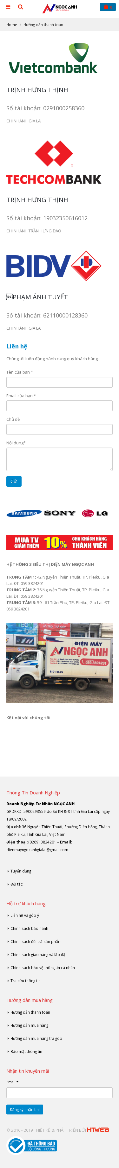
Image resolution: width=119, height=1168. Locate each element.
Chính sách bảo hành (29, 928)
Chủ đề (13, 419)
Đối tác (16, 884)
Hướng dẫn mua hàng (29, 1025)
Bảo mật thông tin (26, 1051)
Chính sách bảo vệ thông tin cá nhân (42, 967)
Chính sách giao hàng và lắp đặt (38, 954)
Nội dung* (16, 443)
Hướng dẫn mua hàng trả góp (36, 1038)
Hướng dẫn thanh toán (30, 1012)
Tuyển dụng (20, 870)
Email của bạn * (21, 395)
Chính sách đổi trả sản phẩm (36, 941)
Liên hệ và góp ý (24, 915)
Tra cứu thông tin (25, 980)
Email (12, 1081)
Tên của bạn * (19, 372)
